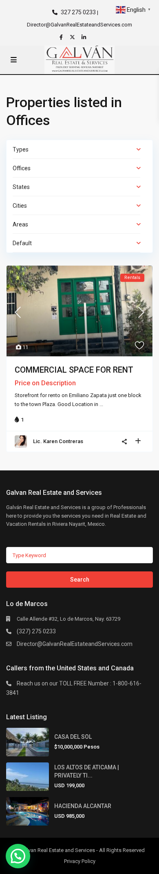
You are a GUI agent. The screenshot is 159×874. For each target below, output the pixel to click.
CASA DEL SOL (73, 736)
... (101, 404)
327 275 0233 (78, 12)
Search (79, 579)
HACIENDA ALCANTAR (82, 806)
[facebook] (62, 37)
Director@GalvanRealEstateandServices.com (74, 644)
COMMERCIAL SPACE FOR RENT (74, 370)
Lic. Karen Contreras (58, 441)
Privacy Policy (79, 861)
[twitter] (73, 37)
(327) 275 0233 (36, 631)
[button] (18, 856)
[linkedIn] (85, 37)
